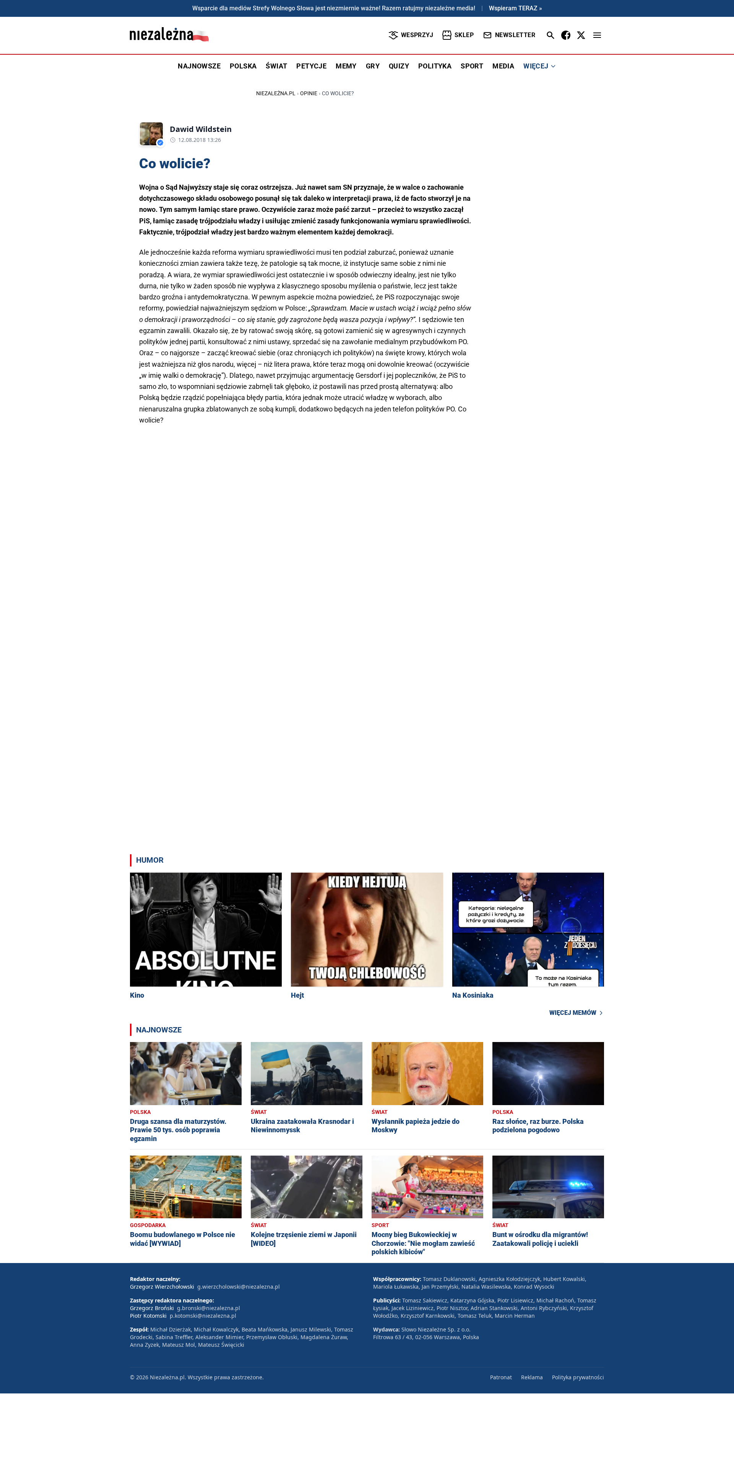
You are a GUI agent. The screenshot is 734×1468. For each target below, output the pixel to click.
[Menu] (597, 35)
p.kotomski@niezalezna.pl (203, 1315)
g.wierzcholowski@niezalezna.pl (238, 1286)
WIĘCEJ (535, 66)
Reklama (532, 1377)
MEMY (346, 66)
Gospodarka (148, 1225)
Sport (380, 1225)
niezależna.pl (276, 93)
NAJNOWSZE (199, 66)
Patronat (501, 1377)
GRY (373, 66)
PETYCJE (311, 66)
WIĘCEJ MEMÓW (572, 1012)
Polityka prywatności (578, 1377)
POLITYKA (434, 66)
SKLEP (464, 35)
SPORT (472, 66)
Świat (259, 1112)
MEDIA (503, 66)
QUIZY (399, 66)
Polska (140, 1112)
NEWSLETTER (515, 35)
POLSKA (243, 66)
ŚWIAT (276, 66)
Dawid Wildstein (201, 129)
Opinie (308, 93)
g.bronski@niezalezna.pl (208, 1308)
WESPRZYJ (417, 35)
